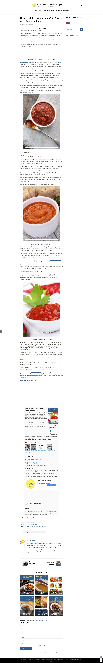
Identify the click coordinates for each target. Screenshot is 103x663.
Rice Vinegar (35, 462)
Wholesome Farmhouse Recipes (49, 4)
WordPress (79, 659)
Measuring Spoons (42, 450)
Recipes (52, 10)
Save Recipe (54, 434)
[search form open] (82, 5)
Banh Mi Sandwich (36, 372)
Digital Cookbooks (65, 10)
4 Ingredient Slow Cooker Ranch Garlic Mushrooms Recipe (56, 613)
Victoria (22, 24)
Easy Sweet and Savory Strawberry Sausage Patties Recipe (27, 613)
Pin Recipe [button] (53, 427)
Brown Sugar (36, 460)
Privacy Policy (51, 661)
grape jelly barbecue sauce (29, 264)
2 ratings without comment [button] (40, 620)
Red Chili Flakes (35, 463)
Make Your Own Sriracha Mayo (28, 380)
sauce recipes (42, 532)
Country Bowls (34, 450)
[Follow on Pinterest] (67, 23)
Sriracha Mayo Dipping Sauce (28, 522)
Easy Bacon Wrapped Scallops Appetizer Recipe (27, 592)
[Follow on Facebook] (69, 23)
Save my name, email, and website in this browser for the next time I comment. (39, 645)
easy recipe (35, 532)
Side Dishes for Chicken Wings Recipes (56, 593)
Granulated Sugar (37, 459)
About (57, 10)
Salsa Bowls (27, 450)
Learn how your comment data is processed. (51, 652)
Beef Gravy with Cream (41, 593)
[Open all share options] (1, 331)
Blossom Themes (68, 659)
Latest (40, 10)
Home (35, 10)
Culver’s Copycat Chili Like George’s (30, 524)
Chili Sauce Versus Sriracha (28, 517)
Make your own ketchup (26, 62)
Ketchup (32, 458)
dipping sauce (27, 532)
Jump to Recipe (42, 28)
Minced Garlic (35, 465)
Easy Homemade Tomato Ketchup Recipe (31, 520)
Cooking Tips (46, 10)
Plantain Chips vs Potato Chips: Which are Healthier (42, 613)
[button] (51, 425)
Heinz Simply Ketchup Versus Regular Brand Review (34, 526)
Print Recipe (54, 430)
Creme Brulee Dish (51, 450)
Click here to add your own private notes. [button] (34, 504)
